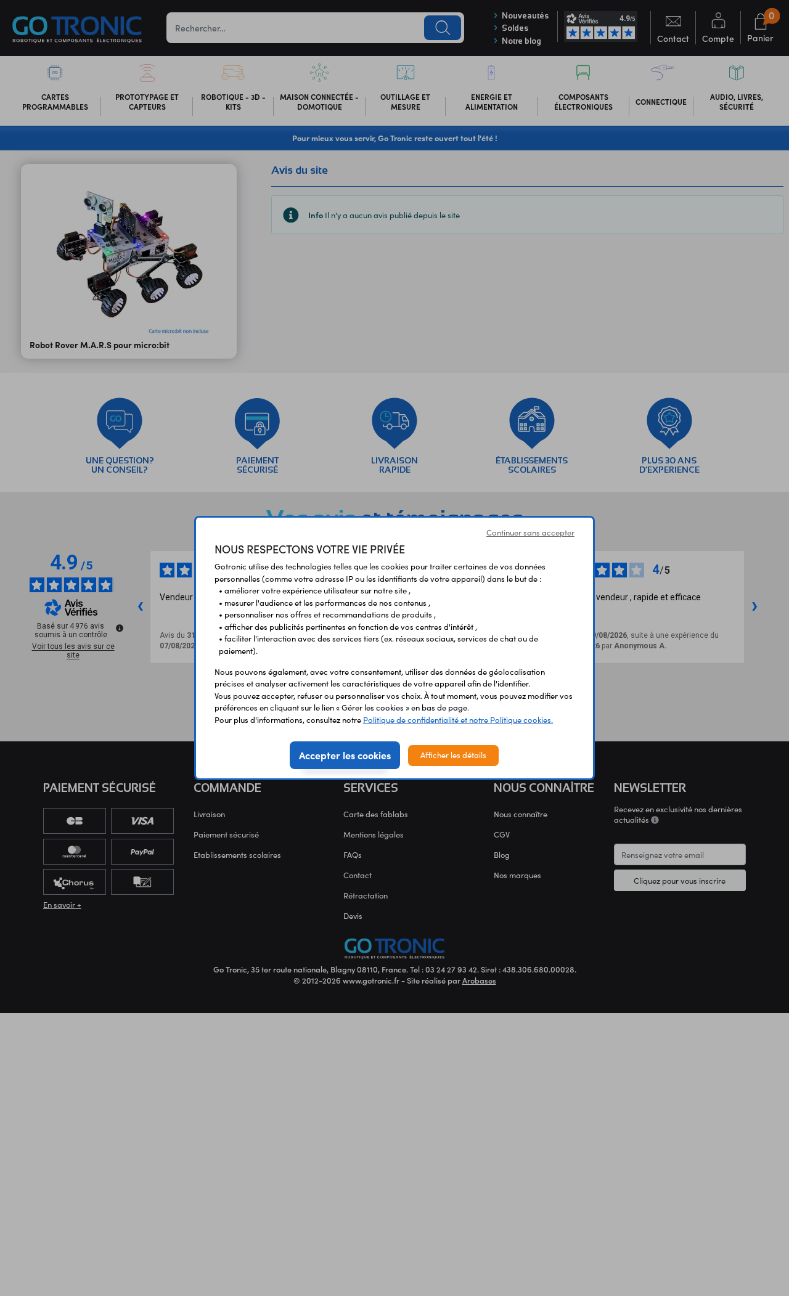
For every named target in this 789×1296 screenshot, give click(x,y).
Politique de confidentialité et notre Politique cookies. (458, 719)
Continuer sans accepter (530, 532)
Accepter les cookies (345, 755)
